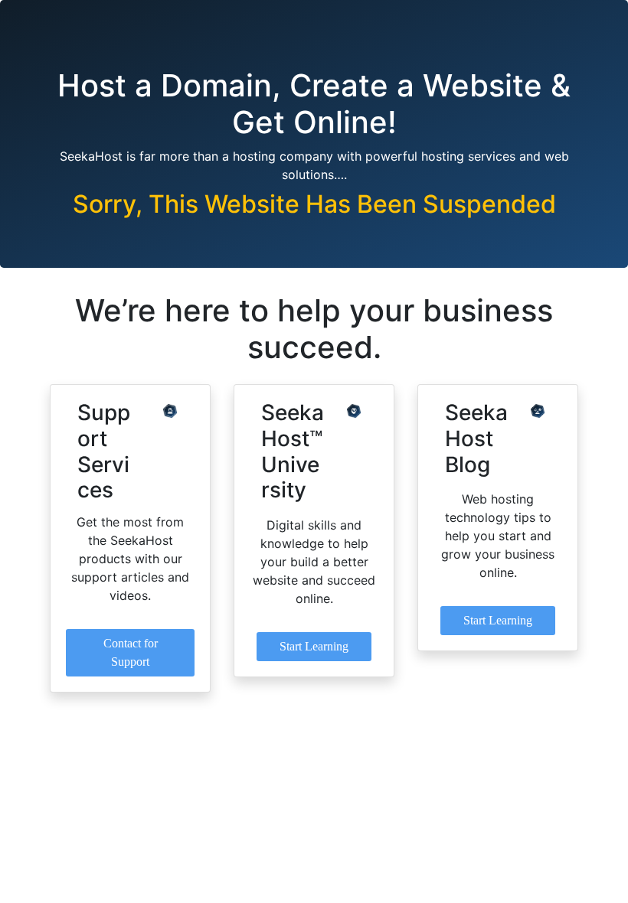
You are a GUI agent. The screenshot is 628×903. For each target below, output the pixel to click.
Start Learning (314, 646)
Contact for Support (130, 652)
